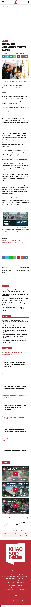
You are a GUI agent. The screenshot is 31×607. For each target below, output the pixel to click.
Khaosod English (7, 53)
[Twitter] (17, 601)
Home (3, 6)
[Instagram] (13, 601)
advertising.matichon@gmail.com (17, 588)
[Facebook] (8, 601)
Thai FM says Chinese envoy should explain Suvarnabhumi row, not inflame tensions (14, 309)
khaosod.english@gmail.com (17, 582)
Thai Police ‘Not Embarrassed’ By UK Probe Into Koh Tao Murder (7, 270)
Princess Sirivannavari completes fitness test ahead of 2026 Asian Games (15, 299)
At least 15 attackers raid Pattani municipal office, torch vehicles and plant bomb (15, 321)
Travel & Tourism (7, 348)
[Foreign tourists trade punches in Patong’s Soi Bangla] (15, 448)
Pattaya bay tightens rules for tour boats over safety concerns (15, 408)
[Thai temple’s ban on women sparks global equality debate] (15, 426)
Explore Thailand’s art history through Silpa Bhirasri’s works (14, 331)
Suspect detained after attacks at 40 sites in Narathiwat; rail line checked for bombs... (15, 336)
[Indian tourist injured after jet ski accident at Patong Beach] (15, 383)
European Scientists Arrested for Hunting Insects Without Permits (22, 269)
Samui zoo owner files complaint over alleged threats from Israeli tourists (14, 326)
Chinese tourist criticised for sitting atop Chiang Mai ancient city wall (15, 364)
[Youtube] (22, 601)
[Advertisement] (15, 23)
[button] (28, 2)
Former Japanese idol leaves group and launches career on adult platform (14, 290)
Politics (7, 6)
